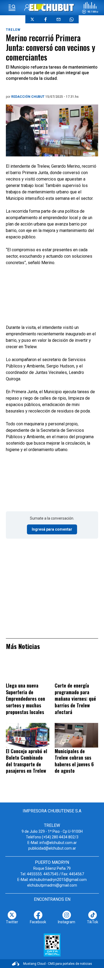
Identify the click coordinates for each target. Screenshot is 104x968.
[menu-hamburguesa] (12, 8)
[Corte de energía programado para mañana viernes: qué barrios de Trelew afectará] (76, 670)
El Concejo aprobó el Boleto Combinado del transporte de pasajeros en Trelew (26, 761)
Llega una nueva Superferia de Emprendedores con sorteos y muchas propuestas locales (25, 698)
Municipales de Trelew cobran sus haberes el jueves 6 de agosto (74, 761)
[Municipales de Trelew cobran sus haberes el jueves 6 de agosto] (76, 735)
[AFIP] (52, 944)
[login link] (27, 7)
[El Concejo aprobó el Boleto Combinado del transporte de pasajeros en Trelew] (27, 735)
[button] (90, 8)
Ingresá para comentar (52, 529)
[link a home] (52, 7)
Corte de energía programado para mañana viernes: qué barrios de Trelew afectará (75, 698)
